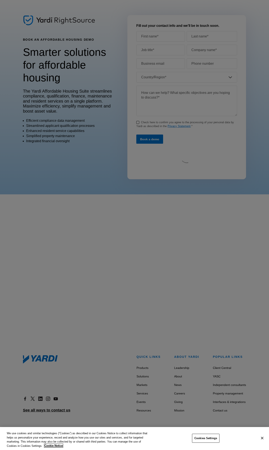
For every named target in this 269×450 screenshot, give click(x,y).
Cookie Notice (53, 445)
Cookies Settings (205, 438)
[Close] (262, 438)
